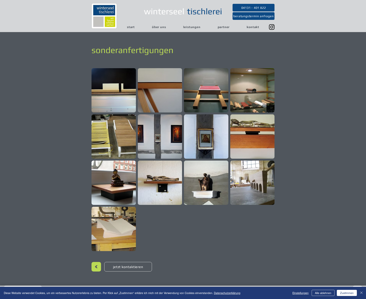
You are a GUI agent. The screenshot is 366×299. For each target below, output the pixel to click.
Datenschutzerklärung (227, 293)
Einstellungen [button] (300, 293)
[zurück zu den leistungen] (96, 267)
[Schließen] (361, 293)
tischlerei (204, 11)
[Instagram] (271, 27)
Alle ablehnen (323, 293)
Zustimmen (347, 293)
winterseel (164, 11)
